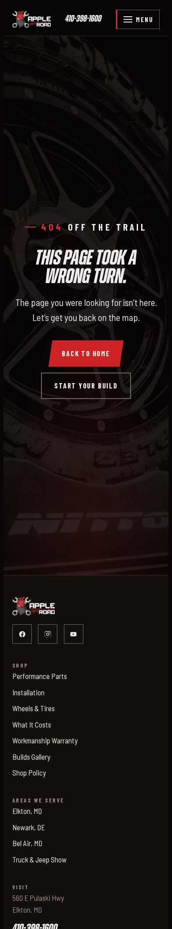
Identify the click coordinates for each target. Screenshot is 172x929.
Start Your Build (86, 385)
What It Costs (31, 724)
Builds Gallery (31, 756)
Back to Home (86, 353)
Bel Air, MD (27, 843)
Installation (28, 692)
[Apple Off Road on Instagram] (47, 634)
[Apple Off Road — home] (31, 19)
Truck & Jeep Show (39, 859)
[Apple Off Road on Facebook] (22, 634)
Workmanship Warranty (45, 740)
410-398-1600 (83, 19)
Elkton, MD (27, 810)
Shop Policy (29, 772)
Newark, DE (28, 827)
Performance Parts (39, 676)
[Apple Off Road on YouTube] (73, 634)
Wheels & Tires (33, 708)
